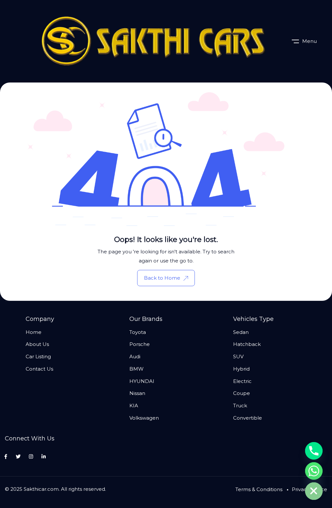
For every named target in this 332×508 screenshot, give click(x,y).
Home (34, 332)
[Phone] (314, 451)
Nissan (137, 393)
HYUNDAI (141, 381)
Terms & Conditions (258, 489)
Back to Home (162, 278)
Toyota (137, 332)
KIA (133, 405)
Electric (242, 381)
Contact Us (39, 369)
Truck (240, 405)
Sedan (241, 332)
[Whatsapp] (314, 471)
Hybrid (241, 369)
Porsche (139, 344)
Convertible (247, 418)
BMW (136, 369)
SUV (238, 356)
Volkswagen (144, 418)
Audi (134, 356)
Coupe (241, 393)
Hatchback (247, 344)
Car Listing (38, 356)
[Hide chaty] (314, 491)
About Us (37, 344)
